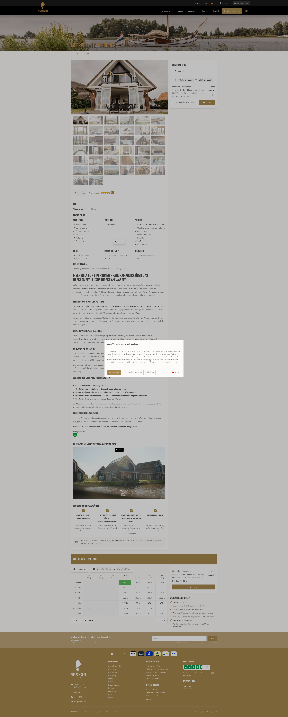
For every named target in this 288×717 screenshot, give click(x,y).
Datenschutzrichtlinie (171, 362)
